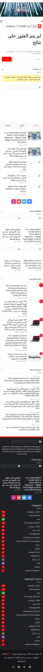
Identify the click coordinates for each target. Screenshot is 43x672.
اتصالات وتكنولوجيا (34, 512)
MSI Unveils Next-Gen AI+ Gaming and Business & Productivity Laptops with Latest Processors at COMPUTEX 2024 (16, 290)
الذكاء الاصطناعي (34, 552)
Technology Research (32, 523)
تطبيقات (37, 548)
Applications (35, 556)
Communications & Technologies (28, 541)
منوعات (37, 545)
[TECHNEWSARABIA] (21, 9)
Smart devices (34, 515)
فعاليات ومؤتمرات (34, 526)
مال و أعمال (36, 559)
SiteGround (21, 661)
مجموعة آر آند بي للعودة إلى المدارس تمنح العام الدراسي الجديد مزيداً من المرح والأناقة (14, 177)
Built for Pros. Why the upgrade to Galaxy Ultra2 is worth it (15, 188)
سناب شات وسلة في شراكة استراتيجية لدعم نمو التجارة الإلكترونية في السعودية (17, 356)
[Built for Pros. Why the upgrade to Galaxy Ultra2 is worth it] (34, 189)
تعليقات (7, 125)
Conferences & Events (31, 537)
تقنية (38, 519)
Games (37, 567)
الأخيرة (35, 125)
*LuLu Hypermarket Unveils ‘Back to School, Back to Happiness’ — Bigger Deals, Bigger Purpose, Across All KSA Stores (15, 137)
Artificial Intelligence (32, 570)
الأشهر (21, 125)
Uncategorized (34, 534)
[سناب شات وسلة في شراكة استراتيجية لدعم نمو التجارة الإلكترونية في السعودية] (35, 357)
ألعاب (38, 563)
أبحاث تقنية (36, 530)
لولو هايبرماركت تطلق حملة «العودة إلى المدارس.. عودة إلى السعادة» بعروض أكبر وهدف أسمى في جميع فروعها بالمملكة (11, 234)
